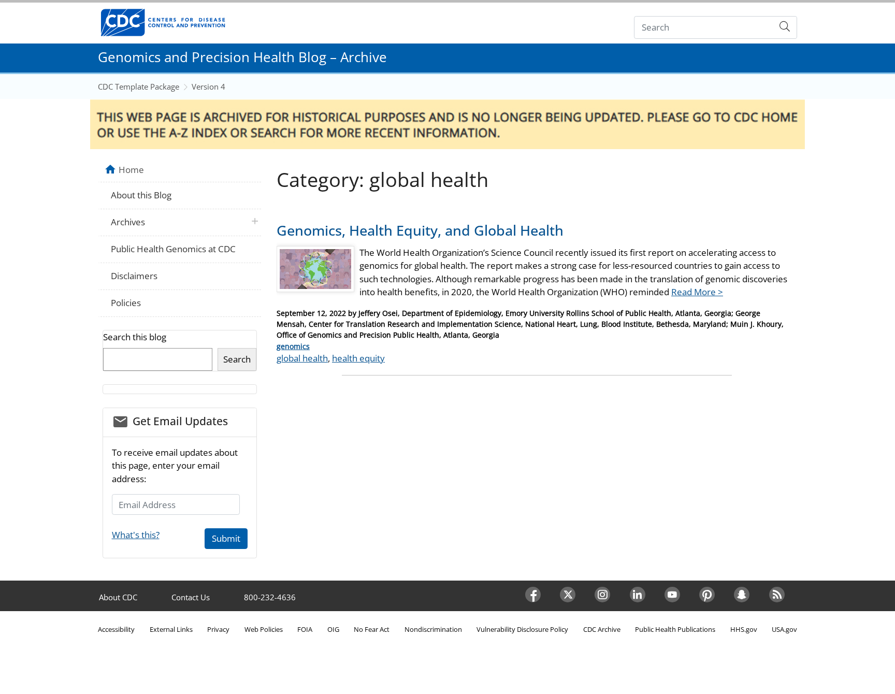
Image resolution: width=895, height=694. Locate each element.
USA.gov (784, 629)
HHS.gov (743, 629)
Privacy (218, 629)
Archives (128, 222)
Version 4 (208, 86)
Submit (226, 538)
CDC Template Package (138, 86)
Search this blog (134, 337)
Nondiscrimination (433, 629)
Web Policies (263, 629)
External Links (171, 629)
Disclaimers (134, 276)
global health (302, 358)
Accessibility (116, 629)
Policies (126, 303)
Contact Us (190, 597)
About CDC (118, 597)
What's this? (136, 535)
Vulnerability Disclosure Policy (522, 629)
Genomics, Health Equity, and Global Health (420, 230)
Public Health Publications (675, 629)
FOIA (304, 629)
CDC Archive (601, 629)
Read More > (697, 292)
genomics (293, 346)
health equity (358, 358)
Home (131, 169)
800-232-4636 (270, 597)
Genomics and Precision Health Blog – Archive (242, 57)
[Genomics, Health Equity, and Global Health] (315, 273)
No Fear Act (371, 629)
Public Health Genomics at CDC (173, 249)
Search (237, 359)
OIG (333, 629)
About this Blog (141, 195)
